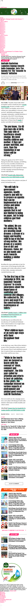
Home (1, 18)
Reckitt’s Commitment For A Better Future (11, 51)
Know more (13, 591)
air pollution (16, 378)
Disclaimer (3, 597)
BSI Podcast (3, 52)
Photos (2, 34)
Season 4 (2, 26)
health (19, 120)
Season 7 (2, 30)
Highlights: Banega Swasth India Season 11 (12, 19)
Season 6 (2, 29)
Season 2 (2, 24)
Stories (2, 50)
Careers (2, 602)
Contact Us (3, 601)
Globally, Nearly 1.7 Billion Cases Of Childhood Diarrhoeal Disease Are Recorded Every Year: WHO (13, 314)
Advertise (2, 593)
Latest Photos (4, 35)
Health (2, 49)
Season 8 (2, 31)
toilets (7, 308)
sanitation (8, 292)
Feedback (2, 596)
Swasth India (5, 55)
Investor (2, 598)
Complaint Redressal (5, 599)
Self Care (2, 48)
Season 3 (2, 25)
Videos (2, 20)
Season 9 (2, 33)
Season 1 (2, 23)
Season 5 (2, 28)
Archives (2, 592)
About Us (2, 594)
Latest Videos (4, 21)
